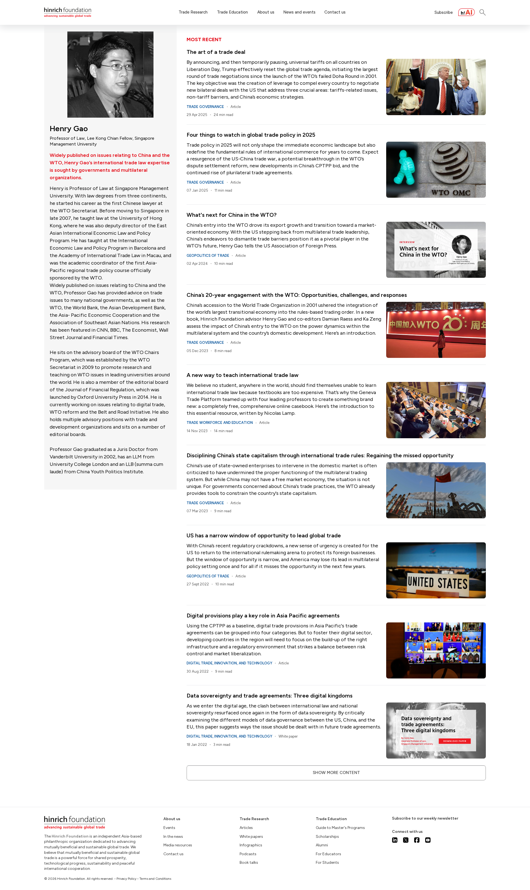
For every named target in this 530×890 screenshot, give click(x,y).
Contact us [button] (335, 12)
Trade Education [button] (232, 12)
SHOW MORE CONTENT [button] (336, 772)
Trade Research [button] (193, 12)
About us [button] (265, 12)
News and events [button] (299, 12)
